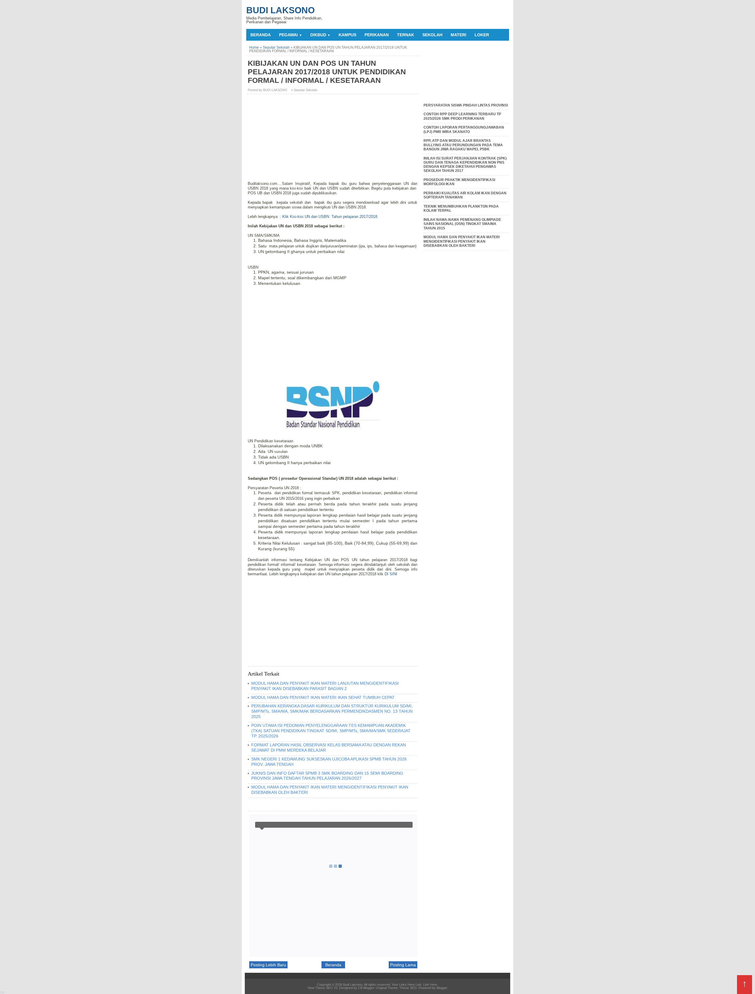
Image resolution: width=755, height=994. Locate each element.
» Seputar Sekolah (304, 90)
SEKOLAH (432, 34)
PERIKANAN (377, 34)
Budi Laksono (280, 10)
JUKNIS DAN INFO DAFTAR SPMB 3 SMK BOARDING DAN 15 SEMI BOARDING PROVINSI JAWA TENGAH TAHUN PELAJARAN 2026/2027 (327, 776)
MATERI (458, 34)
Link (418, 984)
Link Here (430, 984)
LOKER (482, 34)
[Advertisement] (333, 139)
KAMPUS (347, 34)
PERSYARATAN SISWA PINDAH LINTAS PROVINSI (466, 105)
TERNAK (405, 34)
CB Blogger (366, 988)
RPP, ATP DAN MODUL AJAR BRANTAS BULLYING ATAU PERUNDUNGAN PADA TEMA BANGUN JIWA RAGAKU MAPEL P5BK (463, 145)
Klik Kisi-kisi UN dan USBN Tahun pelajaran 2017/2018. (330, 216)
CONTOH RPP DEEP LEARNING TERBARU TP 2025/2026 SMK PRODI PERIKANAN (462, 116)
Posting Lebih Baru (268, 964)
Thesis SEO (408, 988)
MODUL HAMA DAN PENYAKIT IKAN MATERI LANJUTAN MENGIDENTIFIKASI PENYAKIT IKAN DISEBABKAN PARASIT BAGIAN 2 (325, 686)
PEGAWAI (290, 34)
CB (2, 992)
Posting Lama (403, 964)
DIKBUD (320, 34)
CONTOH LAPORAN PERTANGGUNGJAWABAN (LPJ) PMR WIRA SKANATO (464, 129)
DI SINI (391, 574)
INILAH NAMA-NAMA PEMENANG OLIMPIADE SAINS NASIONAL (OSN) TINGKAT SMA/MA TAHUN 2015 (462, 224)
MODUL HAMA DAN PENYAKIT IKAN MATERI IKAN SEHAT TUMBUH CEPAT (323, 697)
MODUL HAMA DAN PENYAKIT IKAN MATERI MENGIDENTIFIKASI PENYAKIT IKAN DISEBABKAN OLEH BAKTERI (462, 241)
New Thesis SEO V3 (322, 988)
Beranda (260, 34)
